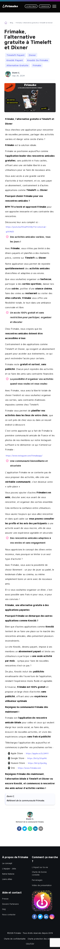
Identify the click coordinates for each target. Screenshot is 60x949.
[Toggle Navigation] (54, 6)
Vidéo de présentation (42, 885)
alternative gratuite (17, 65)
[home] (10, 6)
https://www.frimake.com (29, 768)
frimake (37, 65)
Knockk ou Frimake (37, 60)
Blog (11, 22)
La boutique (31, 6)
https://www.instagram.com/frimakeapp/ (24, 455)
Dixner (32, 55)
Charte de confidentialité (14, 939)
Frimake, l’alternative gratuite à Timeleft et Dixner (34, 22)
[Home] (5, 22)
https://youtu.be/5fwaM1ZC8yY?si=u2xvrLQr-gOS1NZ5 (26, 229)
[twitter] (24, 828)
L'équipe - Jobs (9, 868)
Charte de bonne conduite (39, 873)
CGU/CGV (30, 944)
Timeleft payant (15, 55)
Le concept (7, 863)
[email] (40, 828)
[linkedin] (35, 828)
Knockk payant (15, 60)
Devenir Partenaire (10, 904)
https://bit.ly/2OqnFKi (37, 758)
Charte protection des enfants (41, 939)
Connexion (44, 6)
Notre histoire (8, 874)
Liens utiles (7, 879)
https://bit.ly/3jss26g (37, 763)
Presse (5, 898)
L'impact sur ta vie (40, 867)
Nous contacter (9, 914)
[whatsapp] (30, 828)
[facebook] (19, 828)
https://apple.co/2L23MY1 (37, 753)
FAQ (4, 909)
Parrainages (37, 880)
